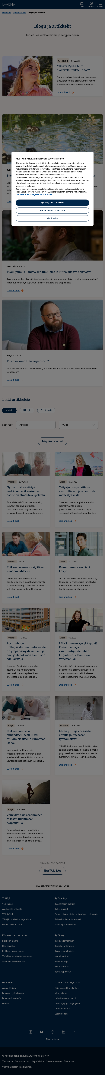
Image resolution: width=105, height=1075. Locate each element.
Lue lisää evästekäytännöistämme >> (34, 194)
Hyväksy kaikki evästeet (52, 202)
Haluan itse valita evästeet (52, 210)
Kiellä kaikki (52, 218)
